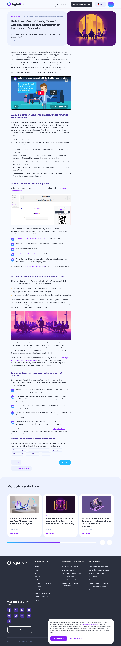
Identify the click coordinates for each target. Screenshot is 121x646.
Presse (36, 600)
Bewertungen (46, 454)
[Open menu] (111, 4)
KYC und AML (93, 577)
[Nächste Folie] (109, 542)
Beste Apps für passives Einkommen (39, 450)
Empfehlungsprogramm (43, 583)
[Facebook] (9, 610)
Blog (19, 16)
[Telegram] (22, 616)
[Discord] (29, 616)
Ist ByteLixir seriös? (17, 454)
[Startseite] (16, 4)
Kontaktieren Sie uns (41, 596)
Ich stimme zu (58, 638)
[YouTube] (29, 610)
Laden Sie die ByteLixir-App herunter (30, 239)
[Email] (9, 616)
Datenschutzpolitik (95, 580)
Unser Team (38, 590)
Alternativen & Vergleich (18, 450)
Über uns (37, 586)
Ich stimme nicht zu (75, 638)
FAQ (35, 573)
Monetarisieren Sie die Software (28, 254)
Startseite (14, 16)
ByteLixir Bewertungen (42, 593)
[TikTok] (9, 621)
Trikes (66, 462)
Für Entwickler (39, 580)
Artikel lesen (14, 533)
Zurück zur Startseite (21, 468)
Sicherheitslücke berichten (98, 567)
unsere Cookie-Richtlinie (90, 624)
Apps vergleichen (57, 450)
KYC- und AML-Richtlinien (34, 266)
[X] (16, 610)
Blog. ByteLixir (59, 429)
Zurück (16, 462)
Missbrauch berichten (96, 573)
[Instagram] (22, 610)
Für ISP (37, 577)
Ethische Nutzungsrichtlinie (72, 573)
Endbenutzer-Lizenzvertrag (98, 583)
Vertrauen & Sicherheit (33, 454)
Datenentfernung (95, 590)
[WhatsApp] (16, 616)
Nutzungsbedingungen (97, 586)
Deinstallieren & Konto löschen (100, 570)
